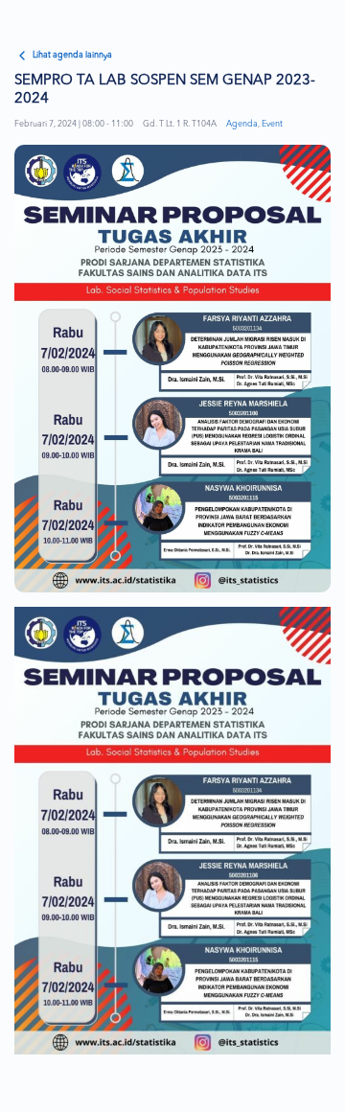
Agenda (242, 124)
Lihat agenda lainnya (72, 55)
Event (272, 124)
